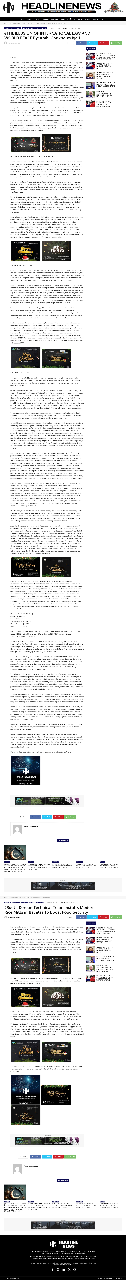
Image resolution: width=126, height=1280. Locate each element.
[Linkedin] (63, 1269)
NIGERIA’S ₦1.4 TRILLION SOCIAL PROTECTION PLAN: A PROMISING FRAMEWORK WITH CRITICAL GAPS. (105, 56)
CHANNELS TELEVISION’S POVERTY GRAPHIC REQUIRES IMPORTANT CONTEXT (104, 65)
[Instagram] (58, 1269)
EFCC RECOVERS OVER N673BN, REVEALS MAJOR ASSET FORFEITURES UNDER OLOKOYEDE (104, 103)
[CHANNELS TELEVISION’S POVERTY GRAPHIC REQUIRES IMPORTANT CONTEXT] (90, 65)
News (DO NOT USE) (28, 28)
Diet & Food (90, 68)
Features (89, 58)
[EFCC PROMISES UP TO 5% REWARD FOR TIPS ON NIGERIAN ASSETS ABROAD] (90, 85)
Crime (88, 106)
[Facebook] (52, 1269)
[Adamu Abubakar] (6, 43)
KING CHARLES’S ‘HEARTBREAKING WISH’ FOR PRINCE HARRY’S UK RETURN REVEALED (104, 94)
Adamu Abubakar (14, 43)
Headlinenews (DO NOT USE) (15, 23)
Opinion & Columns (40, 28)
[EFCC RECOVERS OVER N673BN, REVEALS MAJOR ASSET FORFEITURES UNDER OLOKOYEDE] (90, 103)
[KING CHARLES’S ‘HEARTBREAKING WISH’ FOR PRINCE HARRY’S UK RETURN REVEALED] (90, 94)
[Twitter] (69, 1269)
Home (5, 23)
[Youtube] (74, 1269)
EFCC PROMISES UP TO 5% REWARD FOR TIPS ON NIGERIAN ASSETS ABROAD (105, 84)
